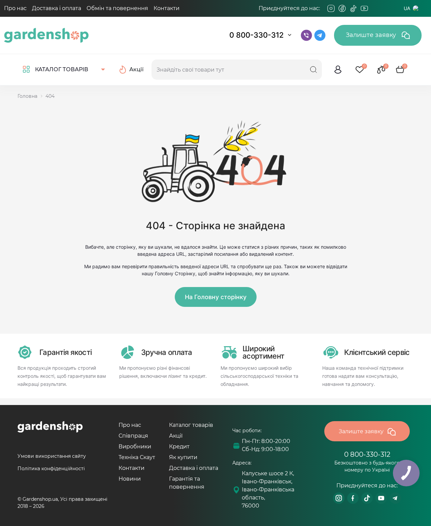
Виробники (135, 446)
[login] (338, 69)
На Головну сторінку (215, 296)
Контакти (166, 8)
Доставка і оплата (56, 8)
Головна (27, 96)
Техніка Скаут (137, 457)
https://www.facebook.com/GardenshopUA (353, 498)
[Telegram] (375, 8)
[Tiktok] (353, 8)
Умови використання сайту (52, 456)
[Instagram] (331, 8)
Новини (130, 479)
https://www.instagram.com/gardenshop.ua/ (338, 498)
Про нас (15, 8)
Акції (176, 436)
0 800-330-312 (256, 35)
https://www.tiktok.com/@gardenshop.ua (367, 498)
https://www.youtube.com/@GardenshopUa (381, 498)
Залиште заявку (372, 35)
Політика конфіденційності (51, 469)
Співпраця (133, 436)
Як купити (183, 457)
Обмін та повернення (117, 8)
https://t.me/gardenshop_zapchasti (395, 498)
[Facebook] (342, 8)
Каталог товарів (191, 425)
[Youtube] (364, 8)
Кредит (179, 446)
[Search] (313, 69)
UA (407, 8)
